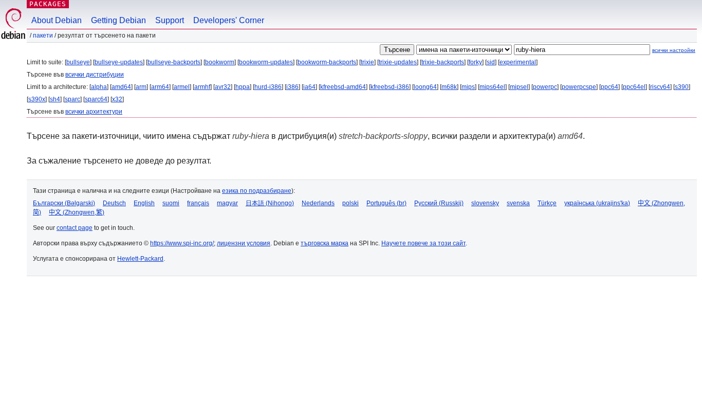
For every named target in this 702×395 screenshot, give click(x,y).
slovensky (485, 203)
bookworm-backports (327, 62)
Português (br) (386, 203)
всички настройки (673, 50)
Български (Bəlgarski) (64, 203)
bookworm (219, 62)
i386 (292, 87)
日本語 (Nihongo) (270, 203)
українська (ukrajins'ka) (597, 203)
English (144, 203)
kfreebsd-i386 (390, 87)
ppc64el (634, 87)
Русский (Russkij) (439, 203)
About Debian (56, 20)
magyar (227, 203)
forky (475, 62)
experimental (518, 62)
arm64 (160, 87)
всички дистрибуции (94, 74)
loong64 (425, 87)
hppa (242, 87)
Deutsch (114, 203)
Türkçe (547, 203)
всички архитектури (93, 111)
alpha (99, 87)
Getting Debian (118, 20)
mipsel (519, 87)
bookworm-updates (266, 62)
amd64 (121, 87)
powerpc (545, 87)
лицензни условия (243, 243)
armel (182, 87)
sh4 (55, 99)
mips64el (492, 87)
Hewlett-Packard (140, 258)
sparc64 (96, 99)
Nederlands (318, 203)
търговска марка (324, 243)
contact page (75, 227)
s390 (682, 87)
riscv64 (660, 87)
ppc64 (609, 87)
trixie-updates (398, 62)
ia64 (309, 87)
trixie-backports (442, 62)
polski (350, 203)
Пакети (43, 35)
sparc (72, 99)
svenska (518, 203)
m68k (449, 87)
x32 (117, 99)
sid (491, 62)
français (198, 203)
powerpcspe (579, 87)
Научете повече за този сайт (423, 243)
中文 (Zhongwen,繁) (76, 212)
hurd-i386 (268, 87)
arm (141, 87)
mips (468, 87)
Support (169, 20)
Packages (47, 4)
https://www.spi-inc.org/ (182, 243)
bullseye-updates (119, 62)
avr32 (223, 87)
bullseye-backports (173, 62)
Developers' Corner (228, 20)
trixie (367, 62)
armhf (202, 87)
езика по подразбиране (256, 190)
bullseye (78, 62)
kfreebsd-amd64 (343, 87)
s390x (36, 99)
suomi (170, 203)
